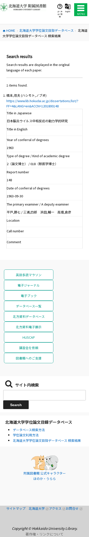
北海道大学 (39, 508)
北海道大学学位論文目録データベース (38, 422)
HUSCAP (28, 337)
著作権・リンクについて (44, 534)
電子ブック (29, 295)
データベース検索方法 (29, 429)
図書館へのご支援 (29, 358)
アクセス (57, 508)
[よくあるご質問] (60, 6)
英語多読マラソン (29, 274)
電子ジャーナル (29, 285)
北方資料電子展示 (29, 327)
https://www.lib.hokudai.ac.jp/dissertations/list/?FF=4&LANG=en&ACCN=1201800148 (42, 103)
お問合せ (74, 508)
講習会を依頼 (28, 347)
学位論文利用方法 (26, 435)
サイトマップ (17, 508)
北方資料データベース (29, 316)
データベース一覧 (29, 306)
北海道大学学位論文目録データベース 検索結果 (47, 440)
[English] (68, 6)
